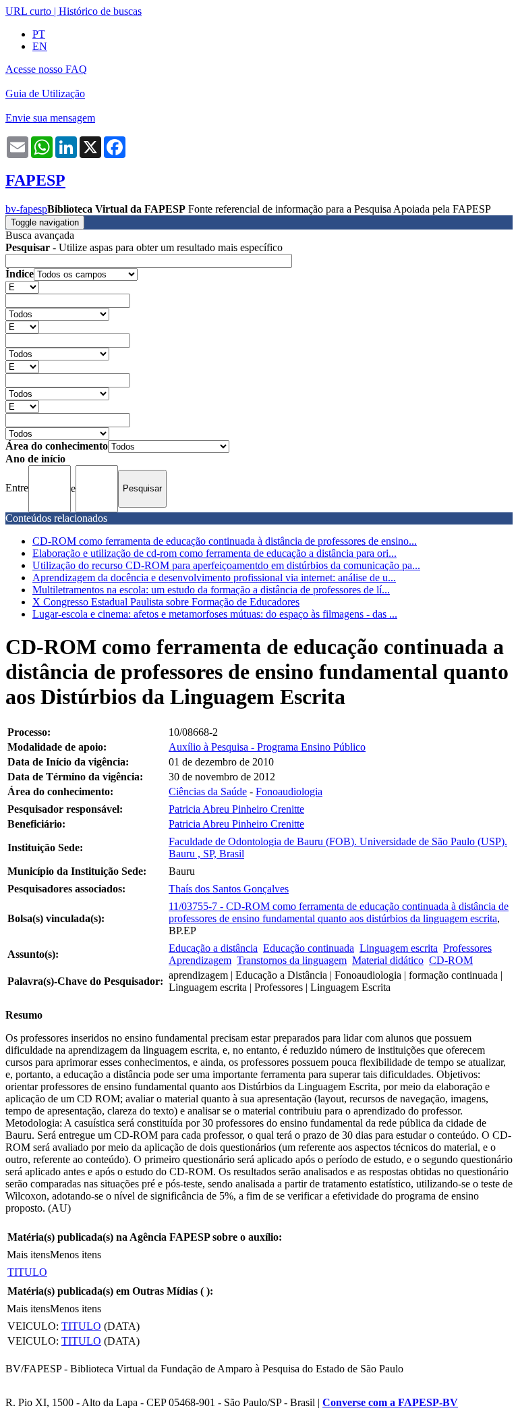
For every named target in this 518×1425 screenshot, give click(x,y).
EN (39, 46)
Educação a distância (213, 948)
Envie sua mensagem (50, 118)
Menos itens (75, 1254)
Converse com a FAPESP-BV (390, 1402)
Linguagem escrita (398, 948)
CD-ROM (451, 960)
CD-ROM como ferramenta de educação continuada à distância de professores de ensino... (224, 541)
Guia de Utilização (45, 93)
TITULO (27, 1272)
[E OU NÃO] (22, 286)
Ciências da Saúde (208, 791)
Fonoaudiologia (289, 791)
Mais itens (28, 1254)
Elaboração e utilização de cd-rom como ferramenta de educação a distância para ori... (214, 553)
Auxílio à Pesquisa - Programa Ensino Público (267, 747)
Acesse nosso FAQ (46, 69)
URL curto (28, 11)
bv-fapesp (26, 209)
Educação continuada (308, 948)
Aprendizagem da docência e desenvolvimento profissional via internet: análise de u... (214, 577)
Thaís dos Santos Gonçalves (229, 888)
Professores (467, 948)
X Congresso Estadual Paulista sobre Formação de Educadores (165, 602)
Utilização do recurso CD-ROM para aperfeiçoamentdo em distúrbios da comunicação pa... (226, 565)
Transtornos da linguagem (292, 960)
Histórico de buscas (100, 11)
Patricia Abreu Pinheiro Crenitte (236, 809)
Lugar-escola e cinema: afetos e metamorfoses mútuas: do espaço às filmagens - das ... (214, 614)
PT (38, 34)
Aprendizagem (200, 960)
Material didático (388, 960)
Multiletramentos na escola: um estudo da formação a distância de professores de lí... (211, 589)
